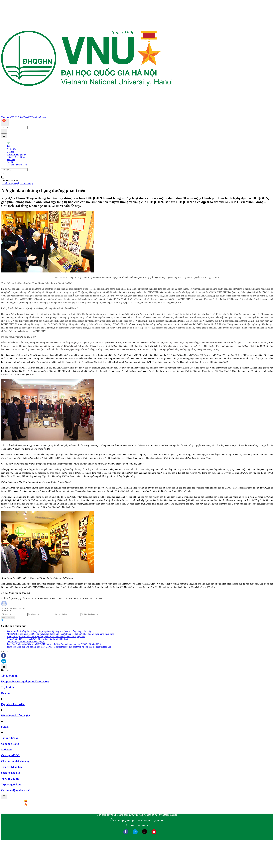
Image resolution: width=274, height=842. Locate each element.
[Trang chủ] (86, 114)
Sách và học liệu (10, 772)
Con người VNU (10, 755)
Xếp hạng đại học (11, 784)
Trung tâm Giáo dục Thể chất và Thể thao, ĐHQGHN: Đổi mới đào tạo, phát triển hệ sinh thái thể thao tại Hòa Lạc (59, 647)
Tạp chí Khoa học (11, 766)
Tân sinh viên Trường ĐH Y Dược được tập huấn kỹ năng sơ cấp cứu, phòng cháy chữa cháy (49, 631)
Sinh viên (11, 159)
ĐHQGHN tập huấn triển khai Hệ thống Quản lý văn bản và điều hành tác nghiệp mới (46, 636)
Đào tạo (10, 152)
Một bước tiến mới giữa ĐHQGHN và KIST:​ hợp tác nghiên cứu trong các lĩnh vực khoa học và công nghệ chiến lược (60, 634)
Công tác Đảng (10, 743)
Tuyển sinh (7, 687)
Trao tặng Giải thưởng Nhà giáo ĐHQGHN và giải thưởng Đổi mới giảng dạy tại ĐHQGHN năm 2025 (54, 644)
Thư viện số (6, 117)
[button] (137, 656)
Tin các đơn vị (9, 737)
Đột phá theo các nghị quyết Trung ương (25, 681)
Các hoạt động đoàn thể (15, 790)
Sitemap (43, 117)
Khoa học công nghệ (16, 154)
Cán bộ (10, 162)
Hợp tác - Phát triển (13, 704)
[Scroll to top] (4, 797)
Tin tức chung (26, 183)
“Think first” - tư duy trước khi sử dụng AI (26, 641)
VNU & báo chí (10, 778)
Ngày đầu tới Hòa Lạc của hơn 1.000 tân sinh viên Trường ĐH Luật (37, 639)
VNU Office (17, 117)
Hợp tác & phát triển (16, 157)
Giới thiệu (11, 149)
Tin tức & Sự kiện (10, 183)
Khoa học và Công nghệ (15, 715)
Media (5, 726)
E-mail (26, 117)
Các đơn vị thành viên (17, 164)
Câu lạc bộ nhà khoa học (16, 761)
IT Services (34, 117)
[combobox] (5, 122)
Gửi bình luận (8, 617)
